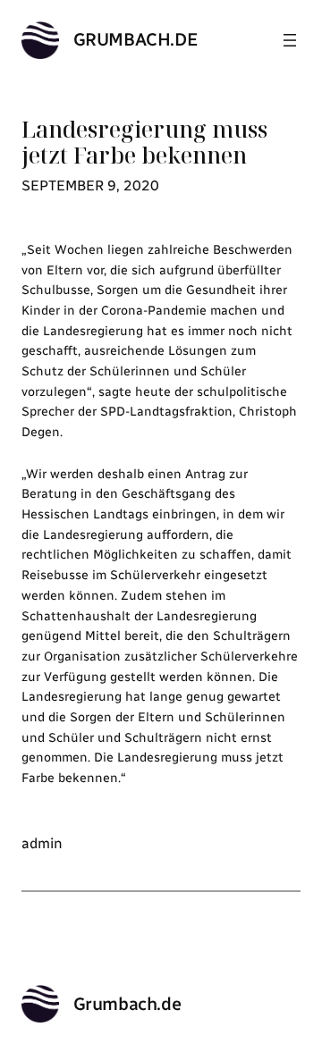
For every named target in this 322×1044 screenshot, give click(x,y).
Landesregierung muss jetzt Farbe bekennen (144, 142)
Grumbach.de (136, 39)
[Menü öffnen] (290, 40)
